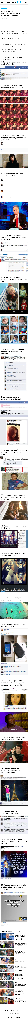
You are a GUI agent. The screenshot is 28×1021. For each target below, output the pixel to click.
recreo (14, 2)
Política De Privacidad (17, 1011)
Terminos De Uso (14, 1013)
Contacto (7, 1011)
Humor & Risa (4, 8)
